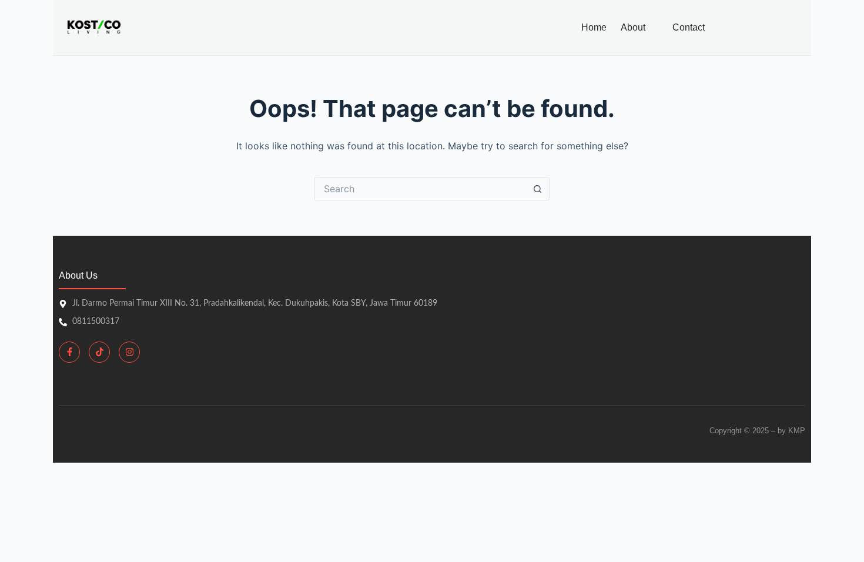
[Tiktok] (99, 352)
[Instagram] (129, 352)
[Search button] (538, 188)
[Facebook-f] (69, 352)
